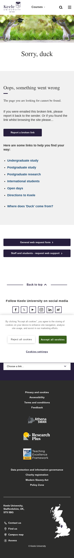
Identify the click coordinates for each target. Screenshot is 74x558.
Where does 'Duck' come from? (30, 206)
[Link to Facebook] (15, 309)
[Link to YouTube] (32, 309)
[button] (60, 7)
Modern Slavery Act (37, 480)
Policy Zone (37, 485)
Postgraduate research (24, 174)
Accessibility (37, 397)
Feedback (37, 407)
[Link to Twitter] (24, 309)
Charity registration (37, 474)
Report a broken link (23, 132)
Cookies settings (37, 351)
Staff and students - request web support (35, 253)
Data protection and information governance (37, 469)
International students (23, 181)
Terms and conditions (37, 402)
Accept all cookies (53, 339)
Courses (37, 7)
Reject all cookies (21, 339)
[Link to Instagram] (41, 309)
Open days (15, 188)
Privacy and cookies (37, 392)
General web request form (35, 242)
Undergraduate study (22, 160)
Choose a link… (15, 366)
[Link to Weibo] (58, 309)
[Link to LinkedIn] (50, 309)
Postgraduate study (21, 167)
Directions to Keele (21, 195)
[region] (37, 339)
